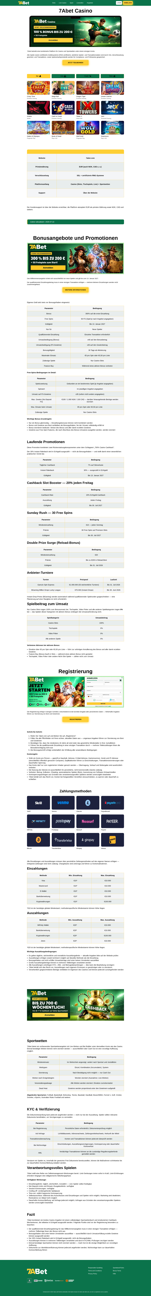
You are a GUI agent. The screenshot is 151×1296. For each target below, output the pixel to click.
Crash (86, 76)
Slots (111, 76)
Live (61, 76)
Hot (37, 76)
